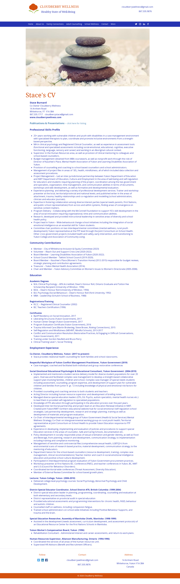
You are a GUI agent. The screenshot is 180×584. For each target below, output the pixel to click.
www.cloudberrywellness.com (45, 117)
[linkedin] (144, 24)
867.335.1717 (36, 114)
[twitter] (136, 24)
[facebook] (148, 24)
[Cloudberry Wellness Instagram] (140, 24)
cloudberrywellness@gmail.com (137, 6)
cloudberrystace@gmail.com (59, 114)
